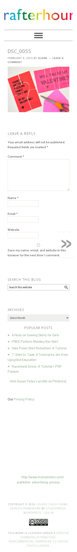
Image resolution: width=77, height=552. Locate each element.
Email (13, 214)
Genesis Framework (25, 508)
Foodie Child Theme (52, 504)
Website (13, 230)
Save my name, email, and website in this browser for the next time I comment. (37, 252)
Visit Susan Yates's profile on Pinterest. (38, 381)
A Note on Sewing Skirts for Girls (35, 335)
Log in (49, 512)
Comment (16, 156)
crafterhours (38, 13)
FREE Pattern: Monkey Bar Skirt (35, 341)
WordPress (32, 512)
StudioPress (55, 508)
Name (13, 198)
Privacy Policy (24, 399)
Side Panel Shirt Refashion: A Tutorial (39, 348)
